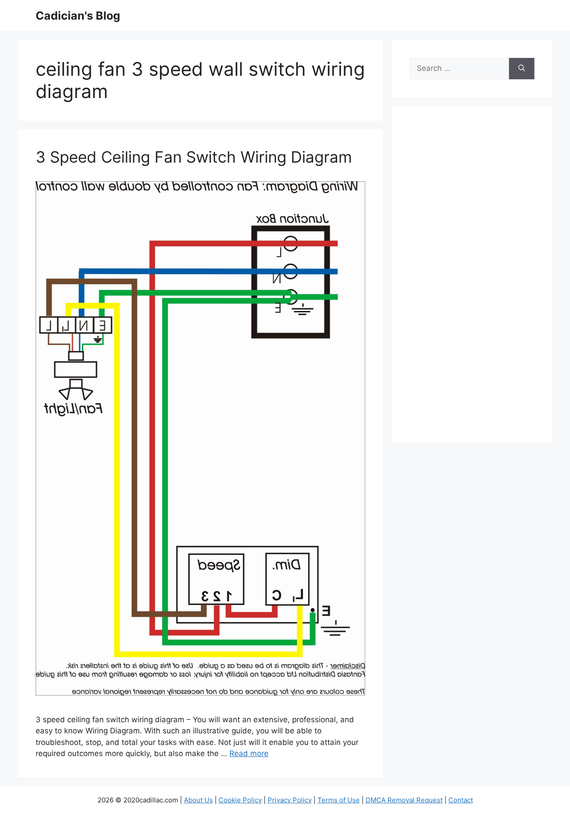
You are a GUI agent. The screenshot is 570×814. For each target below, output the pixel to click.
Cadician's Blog (78, 15)
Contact (460, 800)
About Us (198, 800)
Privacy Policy (290, 800)
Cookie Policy (240, 800)
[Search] (521, 68)
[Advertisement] (472, 280)
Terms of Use (339, 800)
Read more (249, 753)
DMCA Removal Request (404, 800)
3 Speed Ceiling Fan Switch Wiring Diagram (194, 156)
